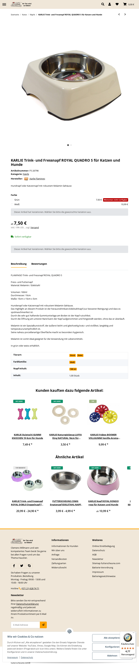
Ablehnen (112, 655)
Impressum (98, 571)
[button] (103, 4)
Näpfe (26, 174)
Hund (72, 355)
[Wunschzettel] (117, 4)
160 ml (73, 369)
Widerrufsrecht (59, 567)
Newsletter (97, 559)
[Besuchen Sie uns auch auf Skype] (29, 566)
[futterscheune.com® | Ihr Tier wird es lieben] (21, 4)
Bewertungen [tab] (39, 263)
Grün (70, 199)
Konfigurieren (112, 646)
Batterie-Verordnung (102, 567)
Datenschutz (98, 550)
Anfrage (55, 554)
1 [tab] (68, 145)
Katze (80, 355)
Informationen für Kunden (65, 546)
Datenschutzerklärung (27, 603)
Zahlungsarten (59, 563)
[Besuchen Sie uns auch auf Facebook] (14, 566)
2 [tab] (71, 145)
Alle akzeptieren (112, 637)
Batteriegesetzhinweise (103, 576)
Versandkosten (59, 559)
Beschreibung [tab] (19, 263)
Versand (35, 227)
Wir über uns (58, 550)
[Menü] (134, 633)
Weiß (71, 204)
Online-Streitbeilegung (103, 546)
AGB (94, 554)
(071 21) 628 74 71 (30, 588)
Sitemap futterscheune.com (106, 563)
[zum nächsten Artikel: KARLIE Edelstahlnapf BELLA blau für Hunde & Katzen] (125, 14)
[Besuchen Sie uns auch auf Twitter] (21, 566)
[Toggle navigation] (4, 3)
